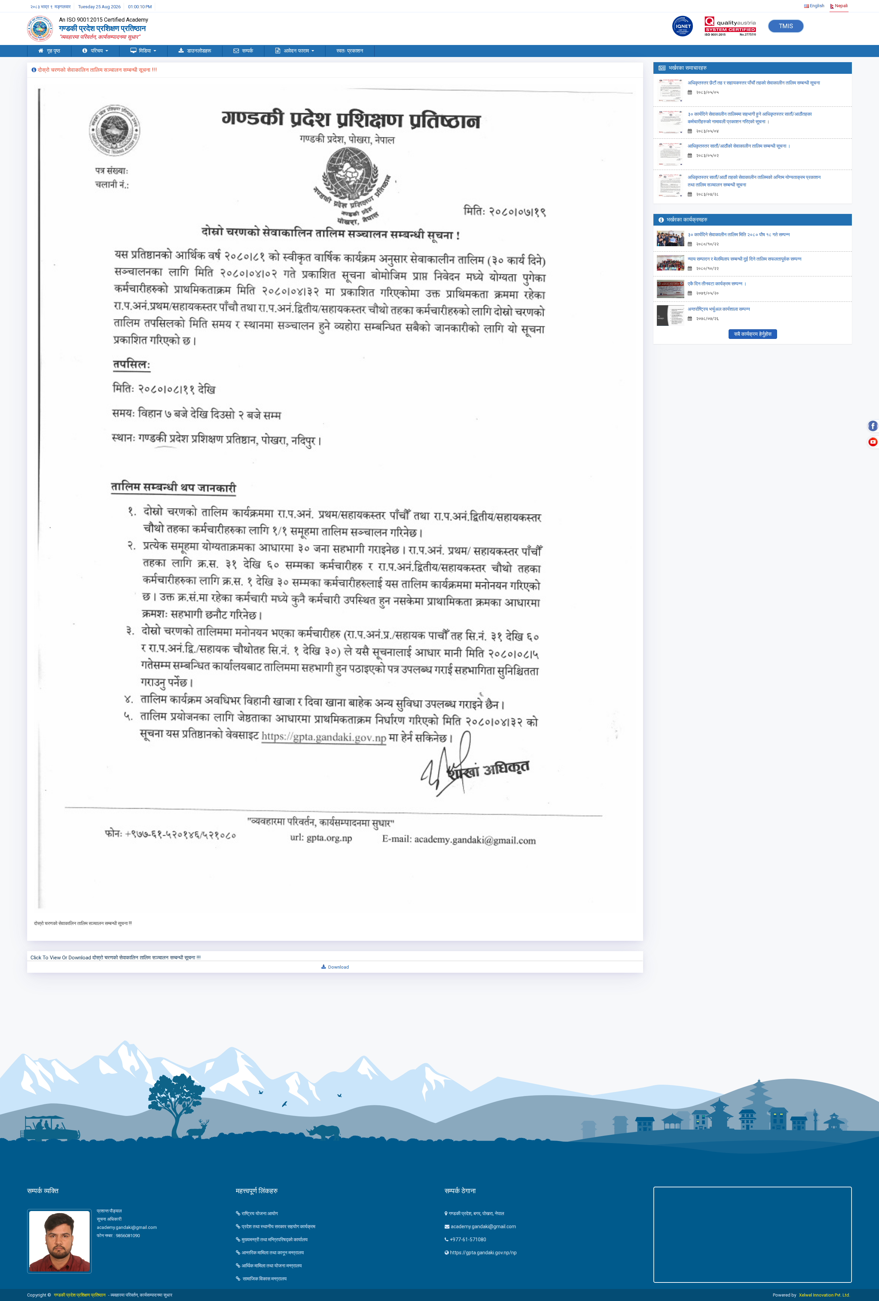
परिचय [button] (97, 51)
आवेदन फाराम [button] (297, 51)
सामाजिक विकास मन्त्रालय (264, 1278)
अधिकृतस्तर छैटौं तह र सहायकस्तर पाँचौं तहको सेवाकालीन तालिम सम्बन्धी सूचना (754, 82)
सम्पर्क (247, 51)
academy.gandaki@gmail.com (483, 1226)
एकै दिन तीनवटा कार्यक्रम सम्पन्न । (717, 283)
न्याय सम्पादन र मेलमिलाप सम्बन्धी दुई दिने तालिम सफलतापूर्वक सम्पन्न (744, 259)
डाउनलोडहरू (199, 51)
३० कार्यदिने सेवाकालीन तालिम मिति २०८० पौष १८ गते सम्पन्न (739, 234)
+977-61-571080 (468, 1239)
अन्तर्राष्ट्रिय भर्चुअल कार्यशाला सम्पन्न (719, 309)
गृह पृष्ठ (53, 51)
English (816, 5)
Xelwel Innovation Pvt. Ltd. (824, 1295)
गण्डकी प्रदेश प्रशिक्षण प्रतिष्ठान (79, 1295)
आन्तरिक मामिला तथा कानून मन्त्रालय (273, 1252)
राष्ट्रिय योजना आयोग (260, 1213)
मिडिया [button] (145, 51)
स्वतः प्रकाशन (349, 51)
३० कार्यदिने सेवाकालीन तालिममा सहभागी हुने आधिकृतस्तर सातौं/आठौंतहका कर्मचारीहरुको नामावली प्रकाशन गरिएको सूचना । (750, 117)
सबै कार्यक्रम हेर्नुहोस (753, 334)
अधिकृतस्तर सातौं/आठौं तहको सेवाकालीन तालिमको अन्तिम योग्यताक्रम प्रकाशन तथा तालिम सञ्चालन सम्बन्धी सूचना (754, 180)
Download (338, 967)
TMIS (786, 26)
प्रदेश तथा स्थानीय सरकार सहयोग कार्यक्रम (278, 1226)
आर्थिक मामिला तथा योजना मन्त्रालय (272, 1265)
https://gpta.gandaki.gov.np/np (483, 1252)
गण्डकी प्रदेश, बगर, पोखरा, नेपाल (476, 1213)
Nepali (841, 5)
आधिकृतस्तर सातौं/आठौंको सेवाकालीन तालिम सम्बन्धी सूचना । (739, 146)
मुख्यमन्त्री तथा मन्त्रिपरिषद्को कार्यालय (275, 1239)
